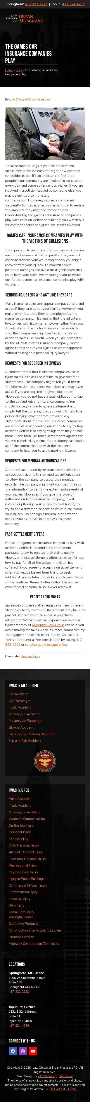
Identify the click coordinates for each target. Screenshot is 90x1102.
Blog (19, 70)
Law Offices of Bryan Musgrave (29, 100)
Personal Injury (30, 656)
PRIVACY (57, 1089)
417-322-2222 (36, 4)
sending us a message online (46, 644)
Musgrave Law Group (48, 625)
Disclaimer (66, 1076)
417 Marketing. (47, 1076)
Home (9, 70)
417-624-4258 (73, 4)
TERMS (71, 1089)
